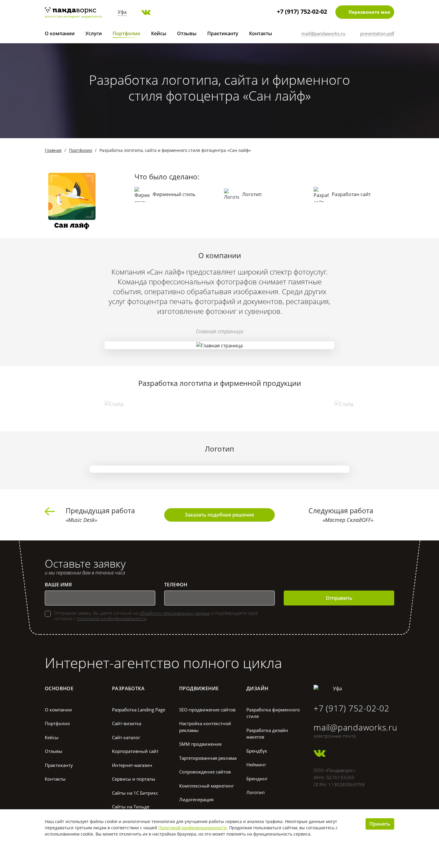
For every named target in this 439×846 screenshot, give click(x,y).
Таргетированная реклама (208, 758)
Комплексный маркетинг (206, 786)
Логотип (255, 792)
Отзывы (187, 33)
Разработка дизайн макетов (267, 733)
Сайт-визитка (126, 723)
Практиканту (222, 33)
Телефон (175, 584)
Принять (379, 824)
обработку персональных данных (174, 613)
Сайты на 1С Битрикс (135, 793)
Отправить (339, 598)
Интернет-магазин (132, 765)
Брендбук (256, 751)
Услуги (93, 33)
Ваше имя (58, 584)
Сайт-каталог (126, 737)
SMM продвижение (200, 744)
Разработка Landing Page (138, 710)
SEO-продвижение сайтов (207, 710)
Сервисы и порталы (133, 779)
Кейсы (158, 33)
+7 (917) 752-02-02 (302, 11)
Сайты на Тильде (130, 807)
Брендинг (257, 779)
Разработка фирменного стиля (273, 713)
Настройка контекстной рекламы (205, 726)
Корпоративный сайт (135, 751)
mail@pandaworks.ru (355, 727)
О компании (60, 33)
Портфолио (126, 33)
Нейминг (256, 765)
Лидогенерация (196, 799)
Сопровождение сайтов (205, 772)
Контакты (260, 33)
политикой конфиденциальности (111, 618)
